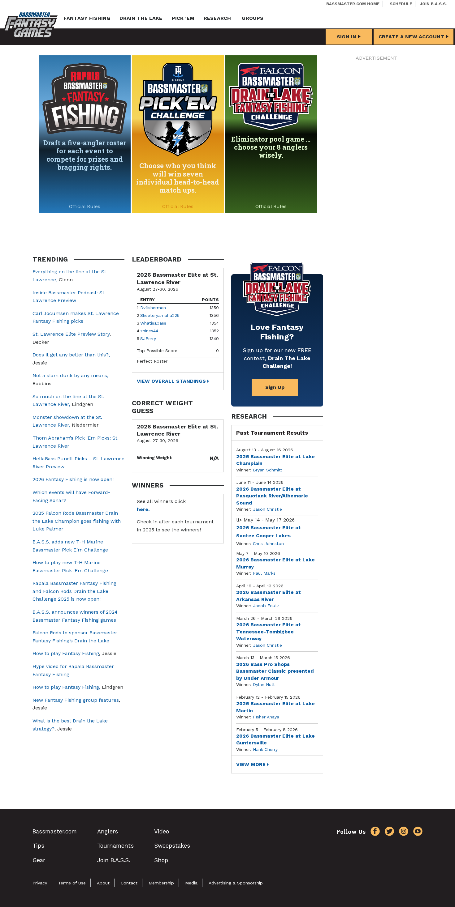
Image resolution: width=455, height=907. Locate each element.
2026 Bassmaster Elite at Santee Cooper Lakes (268, 532)
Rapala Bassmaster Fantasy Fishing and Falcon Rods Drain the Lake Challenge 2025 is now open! (74, 591)
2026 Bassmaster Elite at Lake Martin (275, 706)
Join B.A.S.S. (433, 4)
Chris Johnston (268, 543)
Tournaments (115, 845)
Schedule (401, 4)
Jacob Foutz (266, 605)
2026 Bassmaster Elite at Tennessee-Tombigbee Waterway (268, 631)
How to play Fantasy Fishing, (66, 687)
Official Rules (84, 206)
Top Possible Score (157, 350)
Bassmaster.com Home (352, 4)
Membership (161, 882)
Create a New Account (411, 37)
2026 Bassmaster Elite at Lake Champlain (275, 460)
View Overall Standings (171, 381)
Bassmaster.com (54, 831)
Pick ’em (183, 18)
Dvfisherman (153, 307)
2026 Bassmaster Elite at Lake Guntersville (275, 739)
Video (161, 831)
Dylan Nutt (264, 684)
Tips (38, 845)
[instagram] (402, 832)
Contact (129, 882)
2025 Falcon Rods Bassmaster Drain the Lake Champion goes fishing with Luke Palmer (76, 521)
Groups (252, 18)
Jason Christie (267, 509)
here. (143, 509)
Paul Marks (264, 573)
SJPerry (148, 338)
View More (251, 764)
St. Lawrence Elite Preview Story (71, 334)
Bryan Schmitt (267, 469)
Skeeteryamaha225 (160, 315)
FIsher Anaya (266, 716)
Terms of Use (72, 882)
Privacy (39, 882)
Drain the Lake (140, 18)
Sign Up (274, 387)
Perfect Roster (152, 361)
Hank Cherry (265, 749)
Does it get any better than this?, (71, 355)
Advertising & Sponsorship (236, 882)
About (103, 882)
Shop (161, 860)
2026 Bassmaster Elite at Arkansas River (268, 595)
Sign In (346, 37)
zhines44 (149, 330)
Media (191, 882)
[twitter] (388, 832)
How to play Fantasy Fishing (65, 653)
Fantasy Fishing (87, 18)
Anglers (107, 831)
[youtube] (416, 832)
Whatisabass (153, 323)
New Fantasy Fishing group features (75, 700)
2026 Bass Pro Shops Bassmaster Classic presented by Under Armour (275, 671)
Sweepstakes (172, 845)
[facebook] (373, 832)
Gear (38, 860)
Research (217, 18)
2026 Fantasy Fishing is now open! (73, 479)
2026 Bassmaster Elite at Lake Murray (275, 563)
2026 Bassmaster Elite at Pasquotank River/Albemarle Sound (272, 496)
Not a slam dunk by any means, (70, 375)
